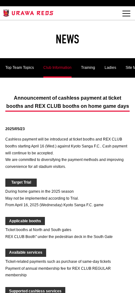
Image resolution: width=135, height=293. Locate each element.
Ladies (110, 67)
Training (88, 67)
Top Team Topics (19, 67)
